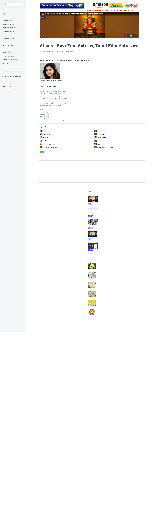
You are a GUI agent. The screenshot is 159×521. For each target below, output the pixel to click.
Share (42, 152)
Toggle (28, 4)
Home (42, 60)
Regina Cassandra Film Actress (105, 147)
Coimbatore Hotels (8, 38)
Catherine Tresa (47, 134)
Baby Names (6, 63)
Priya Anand (100, 144)
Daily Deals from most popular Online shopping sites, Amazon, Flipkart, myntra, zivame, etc (96, 10)
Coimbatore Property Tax (10, 17)
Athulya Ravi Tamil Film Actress (51, 81)
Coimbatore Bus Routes (9, 27)
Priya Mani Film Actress (49, 144)
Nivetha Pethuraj (101, 137)
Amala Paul (46, 141)
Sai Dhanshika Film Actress (50, 147)
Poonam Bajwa (101, 131)
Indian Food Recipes (8, 56)
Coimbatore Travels (8, 42)
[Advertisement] (76, 169)
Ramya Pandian (101, 134)
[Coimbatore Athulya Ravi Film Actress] (65, 6)
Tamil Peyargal (7, 52)
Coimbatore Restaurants (10, 34)
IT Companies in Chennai (10, 59)
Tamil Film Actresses (63, 60)
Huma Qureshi (46, 131)
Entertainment (50, 60)
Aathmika (99, 141)
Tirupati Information (9, 45)
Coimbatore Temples (9, 20)
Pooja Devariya (46, 137)
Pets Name (6, 66)
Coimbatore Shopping (9, 49)
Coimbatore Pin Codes (9, 24)
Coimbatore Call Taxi (9, 31)
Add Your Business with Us (12, 76)
